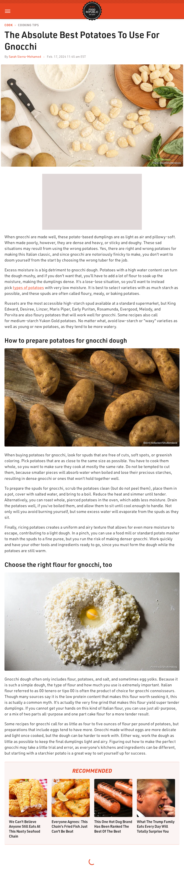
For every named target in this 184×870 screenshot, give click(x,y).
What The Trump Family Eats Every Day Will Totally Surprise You (156, 826)
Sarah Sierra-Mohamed (25, 56)
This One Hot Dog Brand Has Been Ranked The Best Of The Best (113, 826)
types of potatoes (28, 287)
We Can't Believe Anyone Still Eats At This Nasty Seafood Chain (24, 828)
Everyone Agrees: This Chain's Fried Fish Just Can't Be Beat (70, 826)
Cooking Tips (28, 25)
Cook (8, 25)
